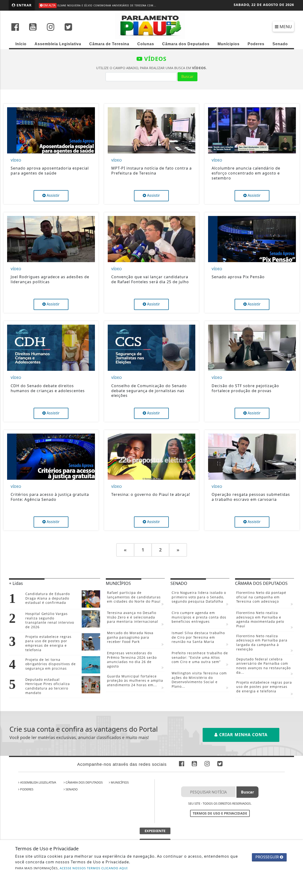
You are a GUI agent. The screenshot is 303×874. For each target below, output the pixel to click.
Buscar (187, 76)
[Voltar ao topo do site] (296, 524)
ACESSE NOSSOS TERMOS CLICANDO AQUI (94, 868)
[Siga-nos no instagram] (50, 27)
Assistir (53, 195)
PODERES (26, 789)
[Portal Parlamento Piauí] (151, 25)
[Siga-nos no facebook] (15, 27)
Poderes (256, 44)
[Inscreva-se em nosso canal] (33, 27)
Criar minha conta (242, 734)
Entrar (23, 5)
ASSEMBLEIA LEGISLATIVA (37, 782)
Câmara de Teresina (109, 44)
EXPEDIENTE (155, 831)
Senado (280, 44)
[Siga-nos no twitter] (68, 27)
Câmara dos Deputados (185, 44)
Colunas (145, 44)
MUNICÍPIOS (119, 782)
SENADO (71, 789)
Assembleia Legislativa (58, 44)
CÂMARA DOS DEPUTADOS (84, 782)
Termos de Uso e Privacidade (220, 813)
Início (21, 44)
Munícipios (229, 44)
